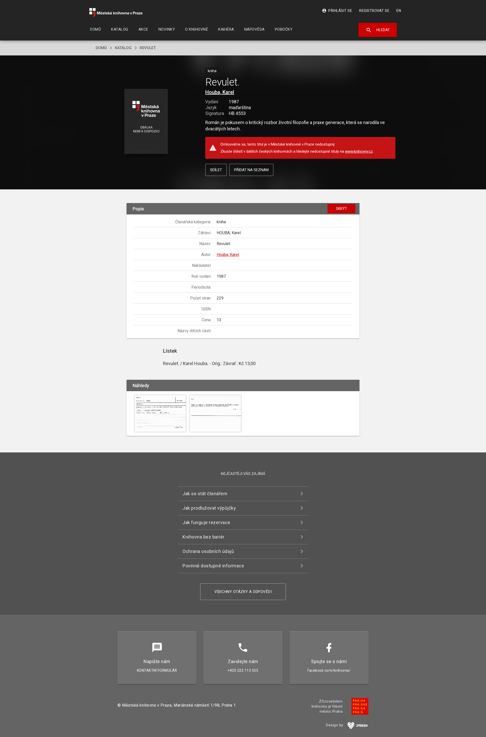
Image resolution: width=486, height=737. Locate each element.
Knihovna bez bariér (204, 537)
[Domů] (116, 12)
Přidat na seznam (251, 170)
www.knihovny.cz (359, 151)
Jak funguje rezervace (206, 522)
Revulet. (148, 48)
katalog (123, 48)
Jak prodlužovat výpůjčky (209, 508)
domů (101, 48)
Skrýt (341, 209)
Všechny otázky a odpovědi (243, 591)
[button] (146, 122)
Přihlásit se (337, 10)
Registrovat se (374, 11)
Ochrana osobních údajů (208, 551)
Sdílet (216, 170)
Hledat (378, 30)
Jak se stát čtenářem (205, 493)
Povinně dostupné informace (213, 565)
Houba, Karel (219, 92)
